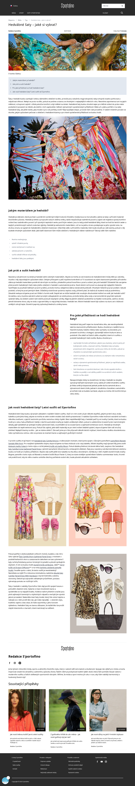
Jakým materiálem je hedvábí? (23, 80)
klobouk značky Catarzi (17, 446)
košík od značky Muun (59, 446)
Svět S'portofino (33, 13)
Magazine (11, 20)
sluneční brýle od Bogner (43, 565)
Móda (14, 13)
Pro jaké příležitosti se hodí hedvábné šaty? (28, 88)
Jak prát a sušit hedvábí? (21, 84)
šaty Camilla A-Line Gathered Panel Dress (24, 449)
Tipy (26, 20)
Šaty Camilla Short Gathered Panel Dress (35, 556)
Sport (21, 13)
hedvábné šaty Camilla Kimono (46, 441)
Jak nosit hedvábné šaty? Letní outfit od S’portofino (31, 92)
